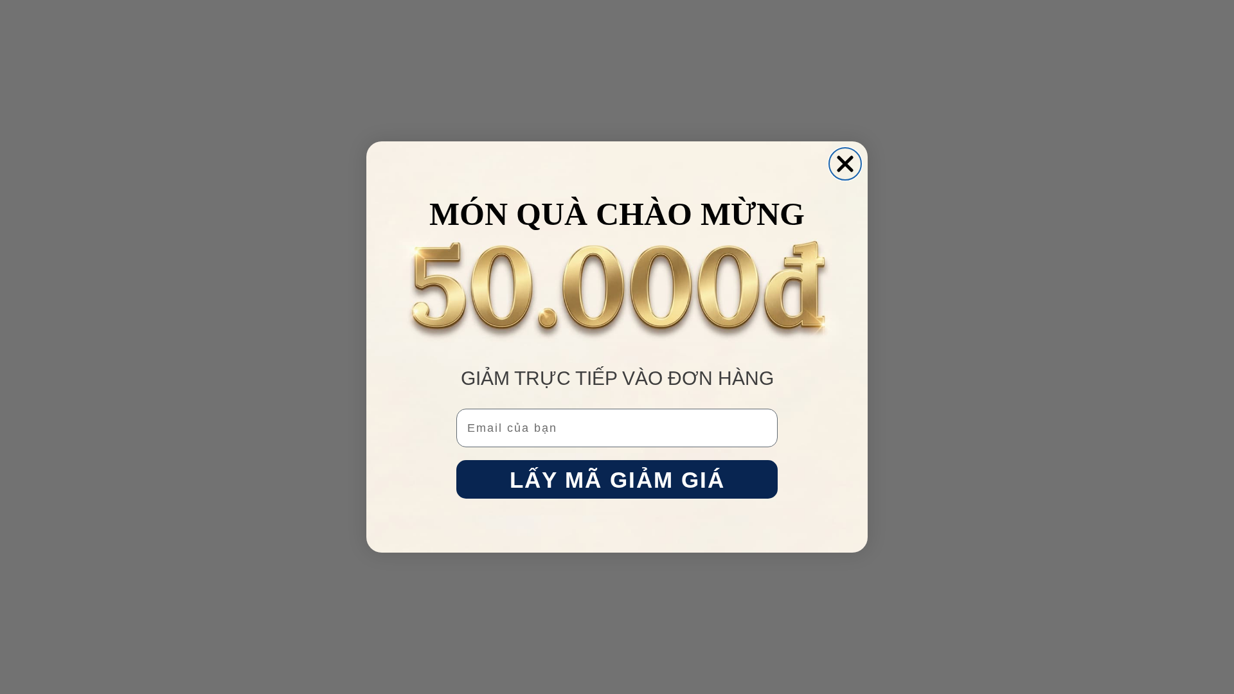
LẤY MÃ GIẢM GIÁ (617, 479)
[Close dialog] (845, 164)
